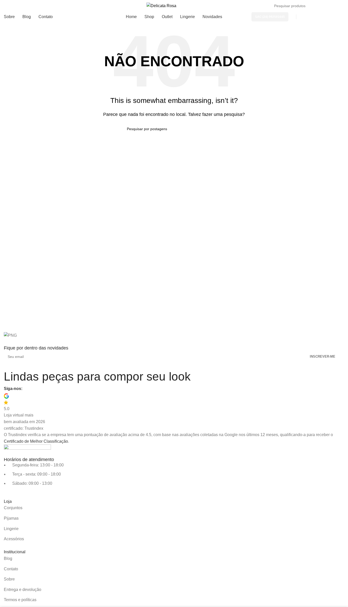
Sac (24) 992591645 (270, 17)
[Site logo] (161, 5)
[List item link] (174, 508)
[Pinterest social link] (46, 389)
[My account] (306, 17)
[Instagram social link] (37, 389)
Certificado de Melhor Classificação (36, 441)
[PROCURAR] (338, 6)
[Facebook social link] (28, 389)
